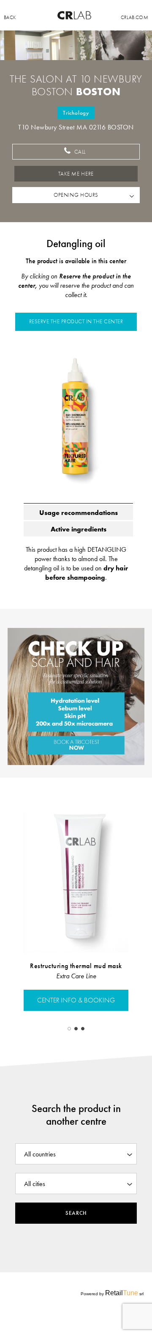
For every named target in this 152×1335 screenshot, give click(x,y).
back (10, 17)
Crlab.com (134, 17)
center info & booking (76, 1000)
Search (75, 1213)
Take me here (76, 174)
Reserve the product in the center (76, 322)
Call (79, 152)
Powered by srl (112, 1292)
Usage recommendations (78, 512)
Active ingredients (78, 529)
